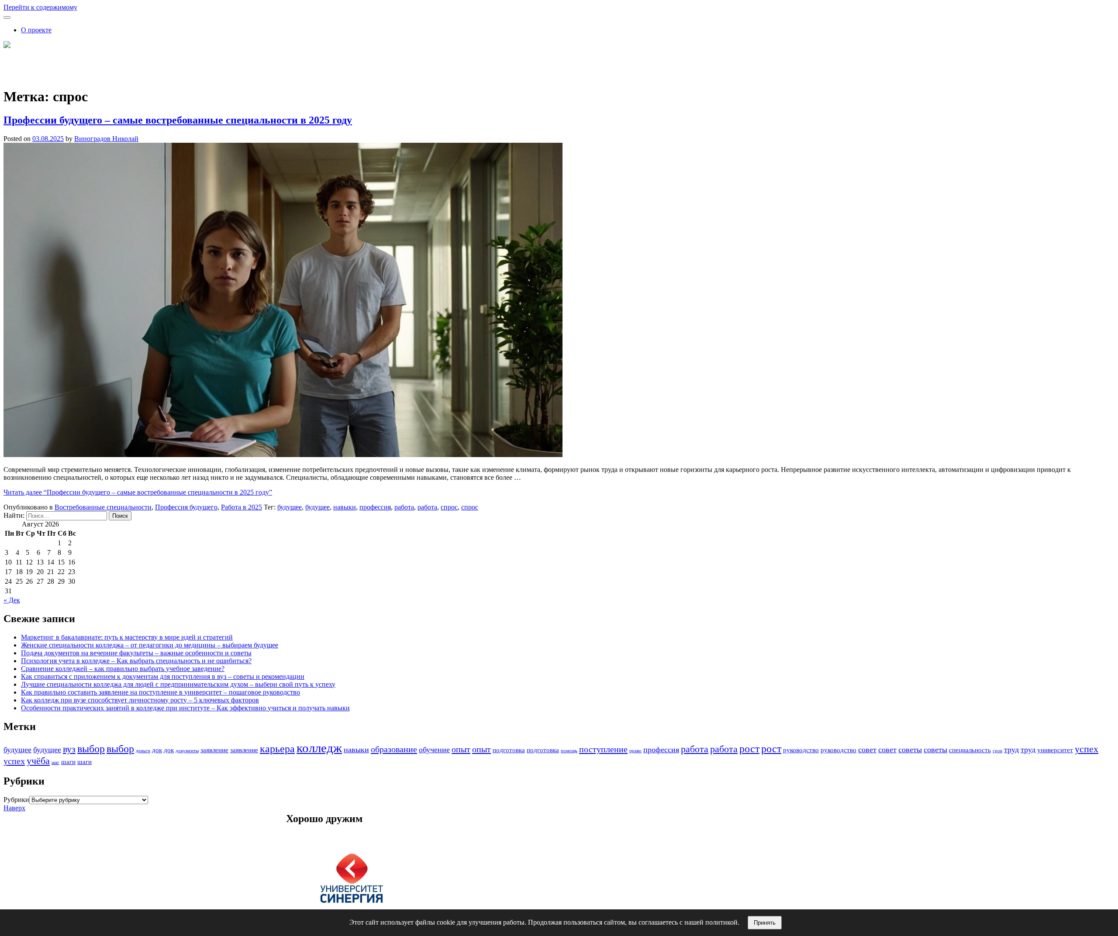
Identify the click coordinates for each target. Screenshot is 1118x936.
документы (187, 750)
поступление (603, 749)
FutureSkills (20, 60)
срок (997, 750)
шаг (55, 762)
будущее (289, 507)
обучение (434, 749)
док (157, 750)
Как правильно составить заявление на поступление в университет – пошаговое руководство (160, 692)
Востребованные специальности (103, 507)
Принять (765, 922)
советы (910, 749)
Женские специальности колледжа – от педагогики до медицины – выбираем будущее (149, 645)
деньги (143, 750)
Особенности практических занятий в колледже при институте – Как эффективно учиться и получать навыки (185, 708)
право (635, 750)
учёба (38, 760)
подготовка (509, 750)
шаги (68, 761)
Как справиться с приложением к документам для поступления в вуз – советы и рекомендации (162, 676)
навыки (344, 507)
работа (404, 507)
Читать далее (137, 492)
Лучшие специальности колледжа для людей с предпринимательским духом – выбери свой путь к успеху (178, 684)
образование (394, 749)
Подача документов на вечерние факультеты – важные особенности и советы (136, 653)
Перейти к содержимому (40, 7)
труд (1011, 749)
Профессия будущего (186, 507)
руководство (801, 750)
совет (867, 749)
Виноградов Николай (106, 138)
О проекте (36, 30)
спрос (449, 507)
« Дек (11, 600)
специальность (970, 750)
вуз (69, 748)
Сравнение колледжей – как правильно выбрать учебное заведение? (122, 668)
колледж (319, 748)
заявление (214, 750)
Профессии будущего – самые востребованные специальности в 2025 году (177, 120)
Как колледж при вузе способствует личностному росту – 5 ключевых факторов (140, 700)
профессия (375, 507)
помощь (569, 750)
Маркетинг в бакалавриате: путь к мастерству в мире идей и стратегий (127, 637)
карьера (277, 748)
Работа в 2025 (241, 507)
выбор (91, 748)
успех (1086, 748)
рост (749, 748)
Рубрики (16, 799)
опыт (461, 749)
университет (1055, 750)
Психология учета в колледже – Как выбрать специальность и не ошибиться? (136, 660)
